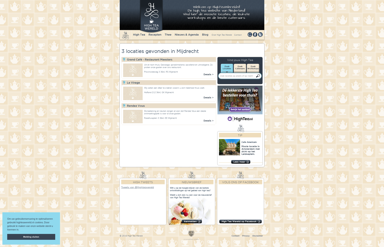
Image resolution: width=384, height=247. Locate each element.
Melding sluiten (31, 237)
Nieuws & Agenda (187, 34)
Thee (168, 34)
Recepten (154, 34)
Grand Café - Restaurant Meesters (149, 59)
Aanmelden (190, 221)
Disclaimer (257, 236)
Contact (238, 35)
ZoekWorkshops (253, 67)
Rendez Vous (136, 105)
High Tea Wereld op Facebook (239, 221)
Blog (205, 34)
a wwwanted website (191, 239)
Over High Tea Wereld (222, 35)
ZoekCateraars (240, 67)
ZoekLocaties (227, 67)
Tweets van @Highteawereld (137, 187)
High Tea (139, 34)
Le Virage (133, 82)
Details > (209, 74)
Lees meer (239, 162)
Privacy (246, 236)
